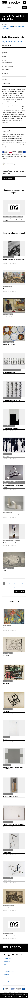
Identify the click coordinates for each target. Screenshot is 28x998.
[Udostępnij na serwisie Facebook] (12, 45)
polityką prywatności (18, 996)
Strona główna (5, 26)
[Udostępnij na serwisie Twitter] (11, 45)
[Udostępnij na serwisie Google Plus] (9, 45)
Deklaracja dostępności (9, 971)
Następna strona (19, 591)
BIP (5, 965)
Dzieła (11, 26)
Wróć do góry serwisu (9, 981)
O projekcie (6, 968)
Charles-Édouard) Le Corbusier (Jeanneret (13, 38)
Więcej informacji (8, 178)
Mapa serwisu (7, 961)
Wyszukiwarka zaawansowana (14, 11)
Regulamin (6, 974)
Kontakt (6, 978)
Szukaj (24, 7)
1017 (14, 587)
